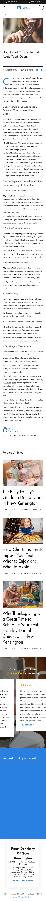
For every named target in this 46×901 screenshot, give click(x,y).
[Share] (42, 70)
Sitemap (32, 897)
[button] (41, 7)
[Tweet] (38, 70)
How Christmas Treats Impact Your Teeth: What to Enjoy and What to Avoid (23, 558)
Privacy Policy (23, 897)
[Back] (7, 14)
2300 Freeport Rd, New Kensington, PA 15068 (23, 863)
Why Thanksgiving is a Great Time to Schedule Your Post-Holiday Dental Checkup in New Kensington (21, 627)
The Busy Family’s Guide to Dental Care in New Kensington (23, 497)
